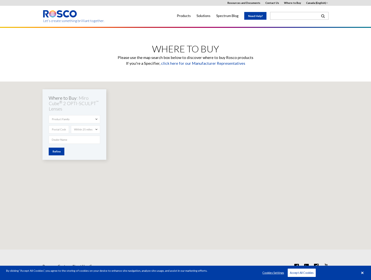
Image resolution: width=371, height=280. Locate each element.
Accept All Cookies (302, 272)
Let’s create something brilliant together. (60, 21)
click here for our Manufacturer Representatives (203, 63)
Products (184, 16)
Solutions (203, 16)
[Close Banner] (362, 273)
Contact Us (272, 3)
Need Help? (255, 16)
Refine (57, 151)
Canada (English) (316, 3)
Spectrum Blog (227, 16)
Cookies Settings (273, 272)
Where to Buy (292, 3)
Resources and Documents (243, 3)
